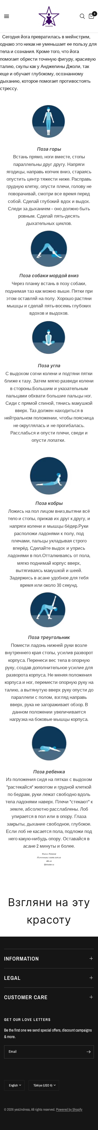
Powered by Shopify (69, 1109)
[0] (90, 16)
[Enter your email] (88, 1051)
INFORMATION (21, 958)
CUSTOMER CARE (26, 997)
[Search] (82, 16)
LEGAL (12, 977)
